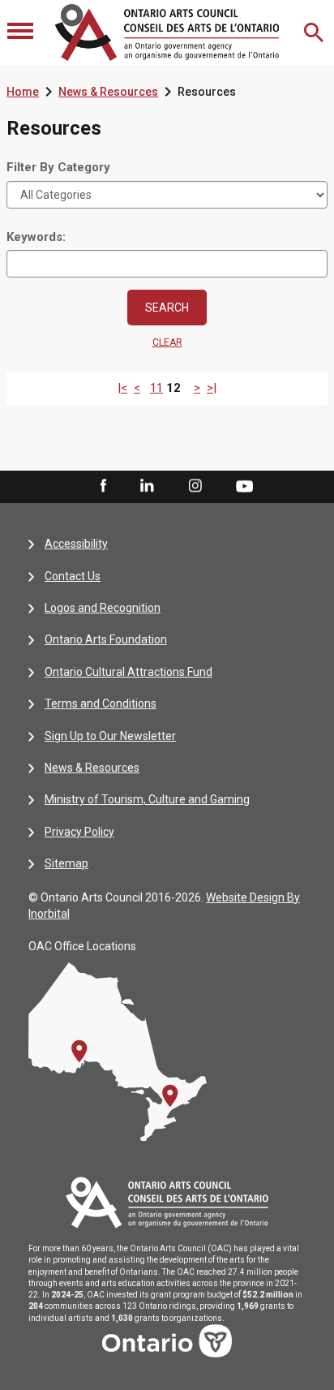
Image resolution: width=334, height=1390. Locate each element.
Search (315, 32)
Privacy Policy (79, 831)
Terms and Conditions (100, 703)
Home (22, 91)
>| (211, 388)
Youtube (244, 485)
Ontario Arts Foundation (106, 639)
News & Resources (108, 91)
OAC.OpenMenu (21, 32)
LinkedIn (147, 486)
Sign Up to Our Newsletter (110, 735)
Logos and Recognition (103, 607)
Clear (167, 342)
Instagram (195, 486)
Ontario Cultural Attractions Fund (128, 671)
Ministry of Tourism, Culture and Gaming (147, 799)
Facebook (102, 486)
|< (122, 388)
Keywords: (36, 237)
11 (156, 388)
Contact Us (73, 576)
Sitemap (66, 863)
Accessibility (76, 543)
